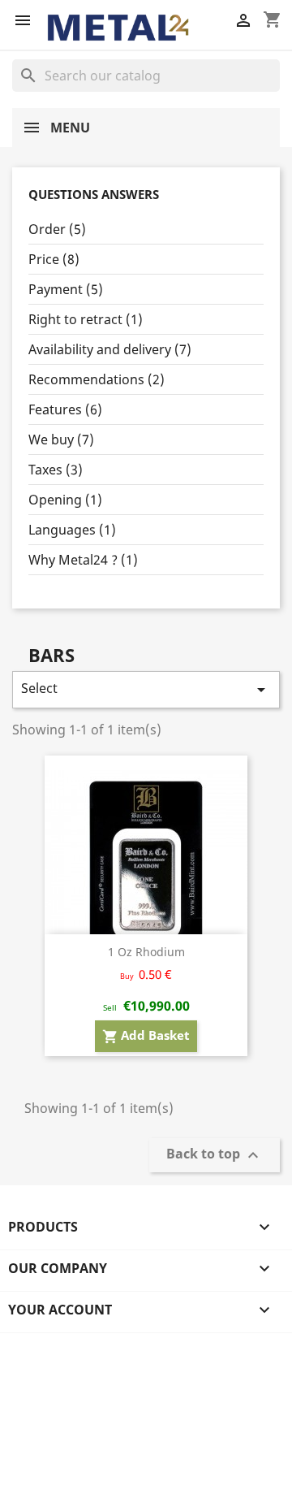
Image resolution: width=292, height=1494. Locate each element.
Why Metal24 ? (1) (83, 560)
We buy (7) (61, 439)
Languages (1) (72, 530)
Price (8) (53, 259)
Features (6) (65, 409)
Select (146, 689)
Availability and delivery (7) (109, 349)
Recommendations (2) (96, 379)
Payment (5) (65, 289)
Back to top (214, 1155)
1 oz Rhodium (146, 951)
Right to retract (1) (85, 319)
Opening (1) (65, 500)
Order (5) (57, 229)
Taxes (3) (55, 470)
